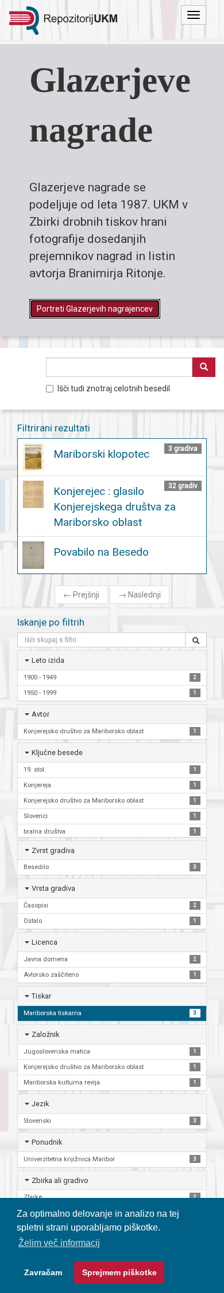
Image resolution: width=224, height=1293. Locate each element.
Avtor (40, 714)
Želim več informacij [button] (59, 1243)
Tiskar (41, 996)
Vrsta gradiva (53, 888)
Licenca (44, 942)
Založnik (45, 1034)
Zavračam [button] (43, 1272)
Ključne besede (57, 752)
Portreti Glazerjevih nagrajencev (95, 308)
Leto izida (48, 660)
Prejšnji (81, 594)
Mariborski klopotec (101, 454)
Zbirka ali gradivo (60, 1180)
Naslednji (139, 594)
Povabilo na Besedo (101, 552)
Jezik (40, 1103)
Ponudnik (47, 1142)
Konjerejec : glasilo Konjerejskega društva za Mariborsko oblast (114, 507)
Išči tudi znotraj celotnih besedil (113, 388)
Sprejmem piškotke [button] (119, 1272)
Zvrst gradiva (53, 850)
